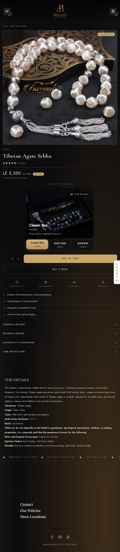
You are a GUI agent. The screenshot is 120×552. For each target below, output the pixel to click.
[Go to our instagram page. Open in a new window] (60, 537)
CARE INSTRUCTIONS (60, 351)
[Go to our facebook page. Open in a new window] (52, 537)
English (57, 529)
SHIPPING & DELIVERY (60, 324)
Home (5, 26)
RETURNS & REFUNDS (60, 333)
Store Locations (33, 516)
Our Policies (30, 510)
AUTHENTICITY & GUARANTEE (60, 342)
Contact (26, 504)
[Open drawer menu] (6, 11)
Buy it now (60, 269)
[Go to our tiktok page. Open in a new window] (68, 537)
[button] (117, 272)
